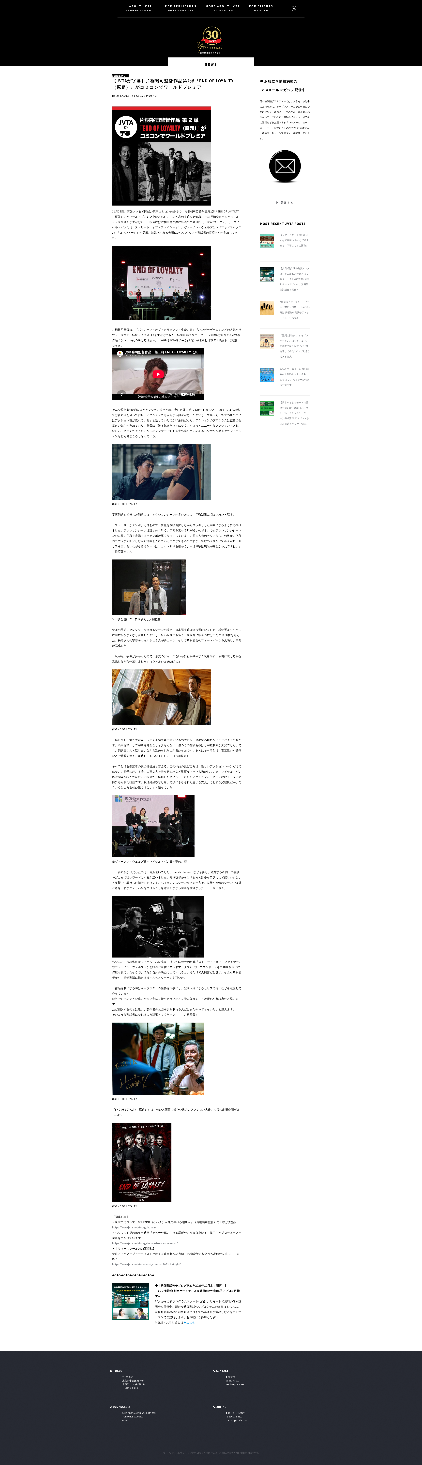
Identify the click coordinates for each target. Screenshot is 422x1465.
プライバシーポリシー (175, 1452)
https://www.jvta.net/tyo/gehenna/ (134, 1227)
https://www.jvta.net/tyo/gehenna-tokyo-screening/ (145, 1243)
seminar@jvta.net (235, 1384)
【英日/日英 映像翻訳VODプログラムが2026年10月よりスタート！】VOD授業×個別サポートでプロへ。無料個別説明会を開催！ (294, 279)
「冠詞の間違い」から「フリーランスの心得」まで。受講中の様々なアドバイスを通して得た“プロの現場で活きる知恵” (294, 346)
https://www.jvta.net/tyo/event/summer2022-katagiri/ (146, 1264)
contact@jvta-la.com (236, 1420)
